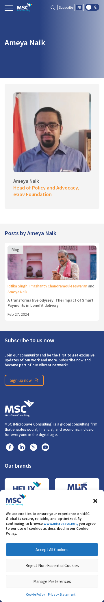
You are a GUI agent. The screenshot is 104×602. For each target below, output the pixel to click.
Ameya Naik (17, 291)
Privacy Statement (61, 594)
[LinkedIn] (21, 446)
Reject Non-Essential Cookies (52, 565)
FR (79, 7)
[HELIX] (27, 488)
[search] (53, 7)
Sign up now (21, 380)
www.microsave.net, (61, 523)
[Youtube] (45, 446)
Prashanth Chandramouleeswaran (58, 286)
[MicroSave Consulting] (19, 407)
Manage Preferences (52, 581)
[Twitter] (33, 446)
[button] (95, 500)
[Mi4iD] (77, 488)
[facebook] (10, 446)
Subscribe (66, 7)
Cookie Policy (35, 594)
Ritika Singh (17, 286)
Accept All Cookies (52, 549)
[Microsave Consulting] (24, 7)
